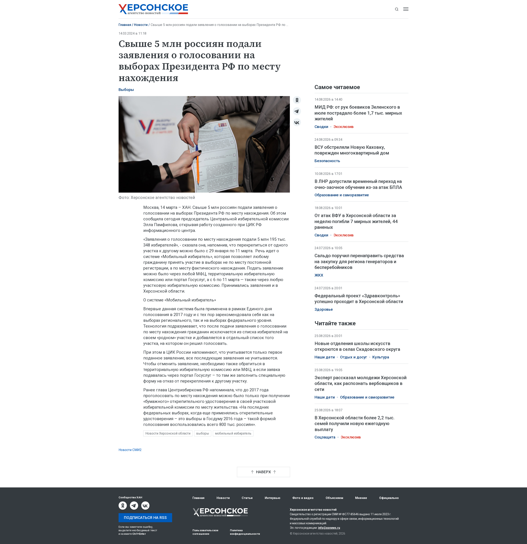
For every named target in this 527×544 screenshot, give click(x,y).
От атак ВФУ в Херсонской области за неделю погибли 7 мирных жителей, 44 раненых (356, 221)
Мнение (361, 498)
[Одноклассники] (297, 100)
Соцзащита (325, 437)
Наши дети (325, 357)
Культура (380, 357)
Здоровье (324, 309)
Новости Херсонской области (167, 433)
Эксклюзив (343, 126)
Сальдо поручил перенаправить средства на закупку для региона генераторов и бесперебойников (359, 261)
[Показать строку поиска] (396, 9)
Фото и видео (303, 498)
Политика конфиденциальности (245, 532)
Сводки (321, 126)
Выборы (126, 89)
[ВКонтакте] (297, 122)
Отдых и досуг (353, 357)
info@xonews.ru (329, 527)
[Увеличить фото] (204, 143)
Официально (389, 498)
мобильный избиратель (233, 433)
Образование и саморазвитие (342, 195)
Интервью (272, 498)
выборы (202, 433)
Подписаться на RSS (145, 517)
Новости (141, 25)
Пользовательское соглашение (205, 532)
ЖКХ (319, 275)
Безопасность (327, 161)
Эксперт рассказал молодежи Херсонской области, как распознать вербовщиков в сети (361, 383)
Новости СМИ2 (130, 450)
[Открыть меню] (405, 9)
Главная (125, 25)
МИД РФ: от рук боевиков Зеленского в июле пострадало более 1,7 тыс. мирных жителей (358, 113)
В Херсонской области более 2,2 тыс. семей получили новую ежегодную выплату (354, 423)
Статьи (247, 498)
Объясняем (334, 498)
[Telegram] (297, 111)
